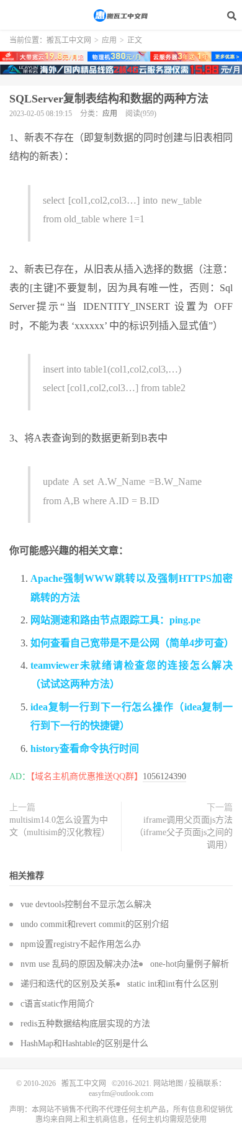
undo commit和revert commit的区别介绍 (94, 924)
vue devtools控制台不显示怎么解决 (85, 904)
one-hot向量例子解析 (189, 964)
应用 (109, 40)
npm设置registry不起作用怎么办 (80, 944)
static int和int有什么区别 (172, 983)
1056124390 (164, 776)
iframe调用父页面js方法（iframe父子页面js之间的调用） (184, 832)
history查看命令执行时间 (84, 748)
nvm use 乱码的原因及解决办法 (79, 964)
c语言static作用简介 (57, 1003)
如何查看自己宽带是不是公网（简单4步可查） (132, 643)
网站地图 (168, 1083)
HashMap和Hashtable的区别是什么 (84, 1043)
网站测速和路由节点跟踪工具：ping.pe (115, 620)
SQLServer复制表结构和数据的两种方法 (108, 99)
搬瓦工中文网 (121, 15)
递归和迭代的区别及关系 (68, 983)
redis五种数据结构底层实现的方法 (85, 1023)
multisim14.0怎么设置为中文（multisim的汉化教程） (59, 826)
